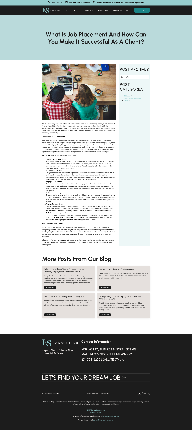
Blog (128, 10)
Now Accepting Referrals (134, 2)
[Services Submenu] (93, 10)
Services (87, 10)
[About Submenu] (80, 10)
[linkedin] (148, 393)
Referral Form (117, 10)
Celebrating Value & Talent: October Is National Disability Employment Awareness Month (65, 270)
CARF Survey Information (96, 410)
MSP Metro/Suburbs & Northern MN (109, 2)
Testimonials (102, 10)
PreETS (126, 100)
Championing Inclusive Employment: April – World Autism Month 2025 (121, 297)
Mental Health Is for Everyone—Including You (64, 296)
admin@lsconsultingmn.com (79, 2)
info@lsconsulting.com (111, 416)
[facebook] (139, 393)
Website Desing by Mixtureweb (98, 393)
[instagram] (144, 393)
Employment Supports (132, 98)
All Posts (127, 96)
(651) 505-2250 (57, 2)
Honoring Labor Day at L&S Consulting (116, 269)
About (76, 10)
